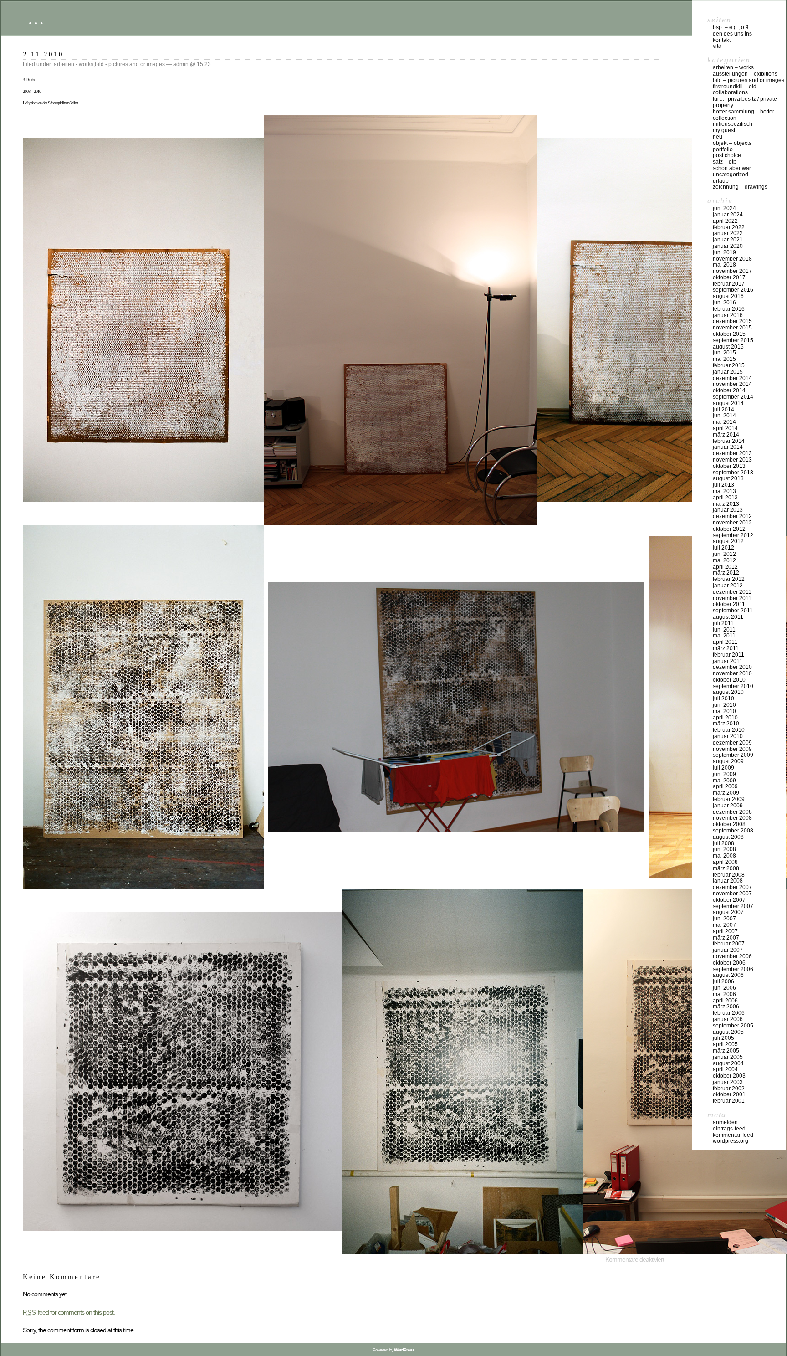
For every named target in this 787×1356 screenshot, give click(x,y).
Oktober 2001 (729, 1094)
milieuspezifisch (732, 124)
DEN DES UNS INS (732, 34)
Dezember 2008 (732, 812)
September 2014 (733, 397)
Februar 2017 (729, 284)
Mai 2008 (724, 856)
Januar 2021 (728, 239)
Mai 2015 (724, 359)
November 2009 (732, 749)
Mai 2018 (724, 265)
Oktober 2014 (729, 390)
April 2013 (725, 497)
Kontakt (722, 40)
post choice (727, 155)
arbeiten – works (733, 67)
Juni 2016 (724, 302)
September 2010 (733, 686)
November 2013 (732, 460)
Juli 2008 (723, 843)
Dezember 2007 (732, 887)
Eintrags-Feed (729, 1128)
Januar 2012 (728, 585)
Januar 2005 (728, 1057)
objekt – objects (732, 143)
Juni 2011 (724, 630)
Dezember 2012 (732, 516)
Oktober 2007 (729, 900)
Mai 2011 (724, 635)
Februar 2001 (729, 1101)
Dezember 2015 (732, 321)
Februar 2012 (729, 579)
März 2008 (726, 868)
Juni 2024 (724, 208)
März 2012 (726, 573)
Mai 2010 (724, 711)
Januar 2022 (728, 233)
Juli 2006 (723, 981)
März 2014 (726, 434)
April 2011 (725, 642)
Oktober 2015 (729, 334)
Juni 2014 (724, 415)
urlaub (721, 181)
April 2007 (725, 931)
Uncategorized (730, 174)
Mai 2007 (724, 925)
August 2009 (728, 761)
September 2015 (733, 340)
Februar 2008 (729, 875)
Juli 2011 (723, 623)
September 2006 (733, 969)
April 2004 (725, 1069)
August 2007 (728, 912)
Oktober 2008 (729, 824)
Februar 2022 (729, 227)
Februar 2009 (729, 799)
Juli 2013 (723, 485)
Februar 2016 (729, 309)
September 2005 (733, 1025)
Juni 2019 (724, 252)
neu (717, 137)
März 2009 (726, 793)
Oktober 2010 (729, 680)
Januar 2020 (728, 246)
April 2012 (725, 567)
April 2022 (725, 221)
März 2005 (726, 1051)
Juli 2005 (723, 1038)
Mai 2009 (724, 780)
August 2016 (728, 296)
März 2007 (726, 938)
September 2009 (733, 755)
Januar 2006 (728, 1019)
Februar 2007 (729, 943)
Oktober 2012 (729, 529)
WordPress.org (730, 1141)
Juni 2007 (724, 918)
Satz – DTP (724, 162)
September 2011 (733, 610)
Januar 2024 (728, 214)
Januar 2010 (728, 736)
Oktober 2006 (729, 963)
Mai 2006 (724, 994)
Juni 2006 (724, 988)
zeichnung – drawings (740, 187)
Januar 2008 (728, 881)
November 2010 (732, 673)
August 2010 (728, 692)
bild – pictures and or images (748, 80)
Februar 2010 (729, 730)
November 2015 (732, 327)
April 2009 (725, 786)
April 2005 (725, 1044)
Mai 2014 (724, 422)
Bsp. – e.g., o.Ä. (731, 27)
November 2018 (732, 259)
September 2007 (733, 906)
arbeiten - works (73, 64)
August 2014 (728, 403)
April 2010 (725, 717)
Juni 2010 (724, 705)
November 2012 (732, 522)
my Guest (724, 130)
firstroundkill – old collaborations (734, 89)
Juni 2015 (724, 352)
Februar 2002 (729, 1088)
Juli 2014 (723, 409)
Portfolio (723, 149)
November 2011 (732, 598)
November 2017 (732, 271)
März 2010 (726, 723)
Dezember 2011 (732, 592)
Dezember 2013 (732, 453)
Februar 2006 (729, 1013)
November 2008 (732, 818)
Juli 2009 (723, 768)
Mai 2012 (724, 560)
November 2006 (732, 956)
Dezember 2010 (732, 667)
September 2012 (733, 535)
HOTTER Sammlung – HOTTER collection (743, 114)
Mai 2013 (724, 491)
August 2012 (728, 541)
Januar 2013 (728, 510)
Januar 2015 (728, 372)
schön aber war (732, 168)
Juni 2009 (724, 774)
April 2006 (725, 1000)
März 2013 (726, 504)
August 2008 (728, 837)
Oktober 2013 (729, 466)
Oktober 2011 (729, 604)
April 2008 (725, 862)
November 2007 (732, 893)
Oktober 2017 (729, 277)
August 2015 (728, 347)
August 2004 (728, 1063)
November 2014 (732, 384)
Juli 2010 (723, 698)
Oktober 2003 (729, 1076)
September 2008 (733, 830)
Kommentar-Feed (733, 1135)
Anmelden (725, 1122)
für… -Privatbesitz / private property (745, 102)
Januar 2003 (728, 1082)
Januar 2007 (728, 950)
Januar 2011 (727, 661)
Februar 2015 (729, 365)
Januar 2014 (728, 447)
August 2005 (728, 1032)
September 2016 (733, 290)
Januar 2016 (728, 315)
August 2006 (728, 975)
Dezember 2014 (732, 378)
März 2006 (726, 1006)
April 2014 (725, 428)
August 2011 (728, 617)
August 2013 (728, 478)
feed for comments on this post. (69, 1312)
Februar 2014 (729, 441)
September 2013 (733, 472)
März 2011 (726, 648)
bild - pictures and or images (130, 64)
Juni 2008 (724, 849)
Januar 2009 (728, 805)
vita (717, 46)
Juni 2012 (724, 554)
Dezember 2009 (732, 743)
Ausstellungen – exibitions (745, 74)
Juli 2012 (723, 547)
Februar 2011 (728, 655)
